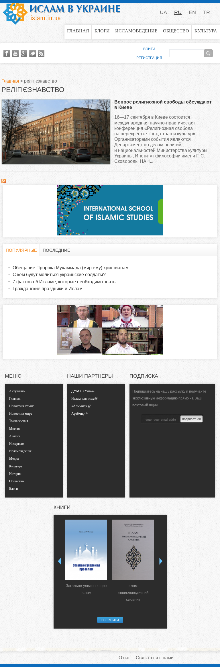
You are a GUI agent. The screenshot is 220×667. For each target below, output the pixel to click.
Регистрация (149, 58)
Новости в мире (20, 413)
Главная (78, 30)
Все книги (110, 620)
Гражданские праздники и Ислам (47, 288)
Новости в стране (21, 406)
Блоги (102, 30)
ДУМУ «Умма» (83, 391)
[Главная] (61, 12)
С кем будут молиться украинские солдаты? (59, 274)
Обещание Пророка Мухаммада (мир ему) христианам (71, 267)
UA (163, 12)
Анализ (14, 436)
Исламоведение (136, 30)
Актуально (17, 391)
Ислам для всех (82, 399)
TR (206, 12)
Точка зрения (18, 421)
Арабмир (78, 413)
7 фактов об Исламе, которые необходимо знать (64, 281)
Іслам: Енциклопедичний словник (132, 593)
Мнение (14, 429)
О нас (125, 657)
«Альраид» (79, 406)
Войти (149, 49)
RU (178, 12)
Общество (176, 30)
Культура (206, 30)
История (15, 474)
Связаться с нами (155, 657)
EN (192, 12)
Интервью (16, 444)
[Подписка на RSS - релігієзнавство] (3, 181)
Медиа (14, 459)
